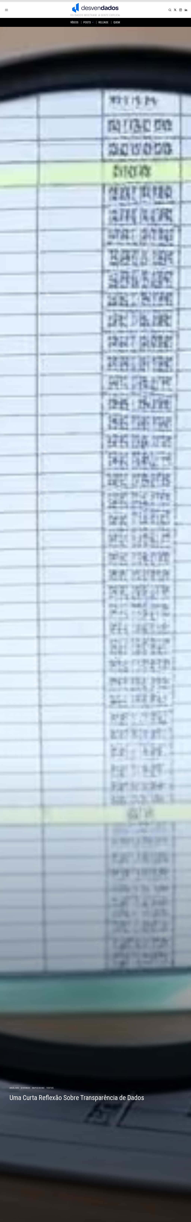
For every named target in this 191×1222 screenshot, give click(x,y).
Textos (50, 1088)
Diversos (25, 1088)
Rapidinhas (38, 1088)
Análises (14, 1088)
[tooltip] (175, 10)
